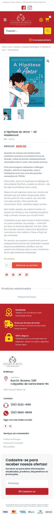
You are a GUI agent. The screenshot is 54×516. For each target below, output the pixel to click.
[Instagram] (10, 426)
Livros (10, 47)
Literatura (17, 47)
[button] (5, 19)
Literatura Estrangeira (30, 47)
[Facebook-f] (5, 426)
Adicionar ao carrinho (27, 265)
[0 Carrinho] (47, 20)
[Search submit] (47, 31)
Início (4, 47)
